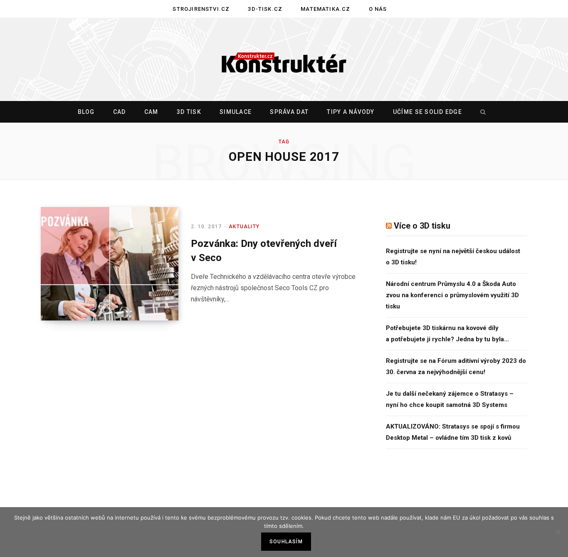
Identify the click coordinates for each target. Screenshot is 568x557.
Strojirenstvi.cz (201, 9)
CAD (119, 111)
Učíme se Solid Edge (427, 111)
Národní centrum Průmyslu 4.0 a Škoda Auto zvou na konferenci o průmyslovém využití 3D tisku (452, 295)
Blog (86, 111)
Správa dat (289, 111)
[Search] (481, 112)
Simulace (236, 111)
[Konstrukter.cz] (284, 59)
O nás (378, 9)
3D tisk (189, 111)
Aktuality (244, 226)
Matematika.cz (325, 9)
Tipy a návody (350, 111)
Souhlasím (286, 542)
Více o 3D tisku (422, 226)
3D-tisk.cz (265, 9)
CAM (151, 111)
